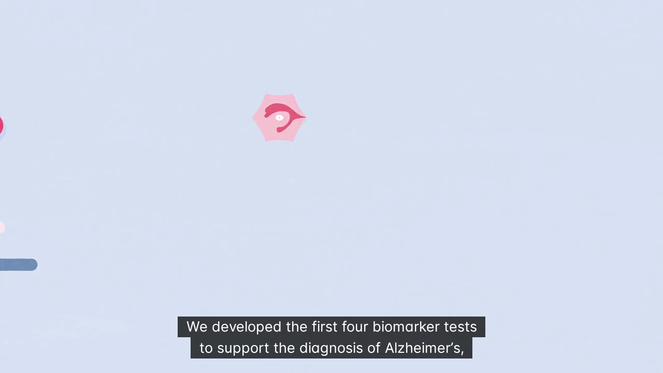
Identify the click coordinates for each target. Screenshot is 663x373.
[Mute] (595, 361)
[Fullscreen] (649, 361)
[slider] (305, 361)
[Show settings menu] (622, 361)
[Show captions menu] (568, 361)
